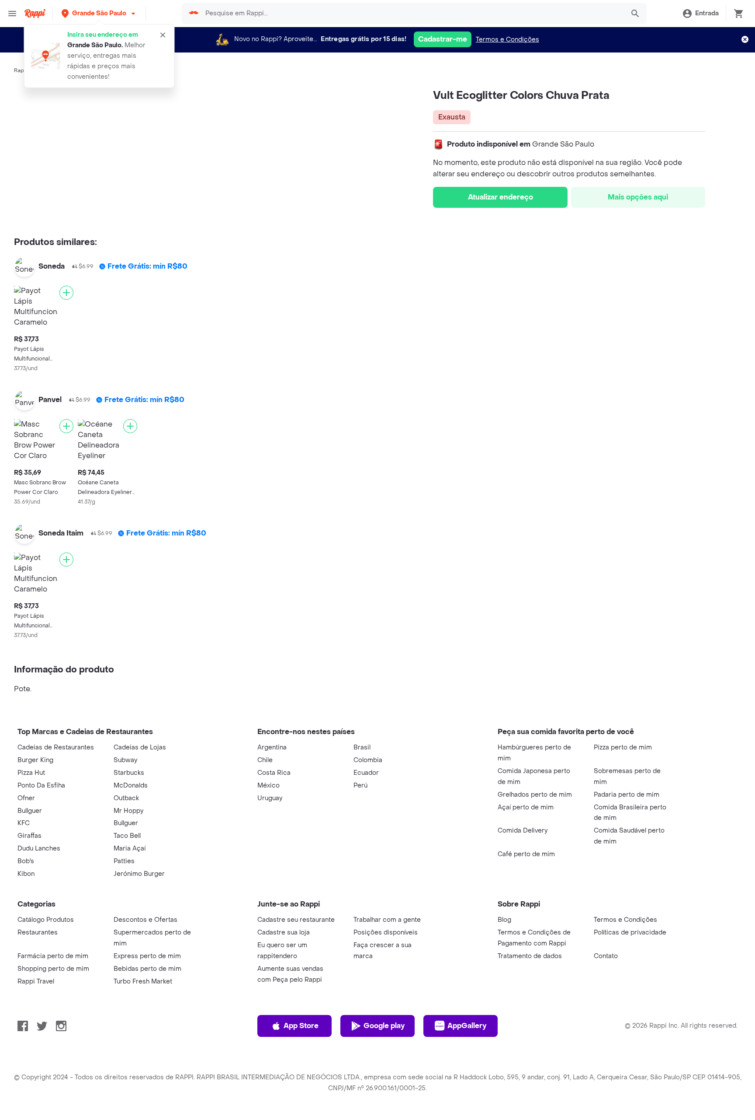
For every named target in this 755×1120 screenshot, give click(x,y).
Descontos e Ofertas (145, 920)
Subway (125, 760)
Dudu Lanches (38, 848)
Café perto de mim (526, 854)
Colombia (367, 760)
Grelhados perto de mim (535, 795)
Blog (504, 920)
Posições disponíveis (385, 932)
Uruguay (269, 798)
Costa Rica (274, 773)
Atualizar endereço (500, 197)
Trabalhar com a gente (387, 920)
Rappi (21, 70)
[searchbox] (411, 13)
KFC (23, 823)
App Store (301, 1025)
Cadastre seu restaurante (296, 920)
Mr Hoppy (128, 811)
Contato (606, 956)
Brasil (362, 747)
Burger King (35, 760)
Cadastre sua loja (283, 932)
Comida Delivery (522, 830)
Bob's (25, 861)
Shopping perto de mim (53, 969)
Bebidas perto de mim (147, 969)
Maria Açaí (129, 848)
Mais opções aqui (638, 197)
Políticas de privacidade (630, 932)
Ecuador (366, 773)
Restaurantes (37, 932)
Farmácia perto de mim (52, 956)
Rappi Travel (35, 981)
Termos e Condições (507, 39)
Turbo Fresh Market (143, 981)
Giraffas (29, 836)
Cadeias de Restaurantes (55, 747)
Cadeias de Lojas (140, 747)
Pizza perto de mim (623, 747)
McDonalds (131, 785)
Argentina (272, 747)
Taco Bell (127, 836)
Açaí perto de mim (526, 807)
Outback (126, 798)
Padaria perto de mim (626, 795)
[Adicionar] (66, 293)
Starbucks (129, 773)
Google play (384, 1025)
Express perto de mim (147, 956)
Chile (265, 760)
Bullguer (29, 811)
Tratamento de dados (530, 956)
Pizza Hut (31, 773)
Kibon (26, 874)
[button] (99, 13)
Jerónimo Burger (139, 874)
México (268, 785)
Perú (360, 785)
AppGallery (466, 1025)
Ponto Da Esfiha (41, 785)
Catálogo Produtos (45, 920)
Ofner (26, 798)
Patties (124, 861)
